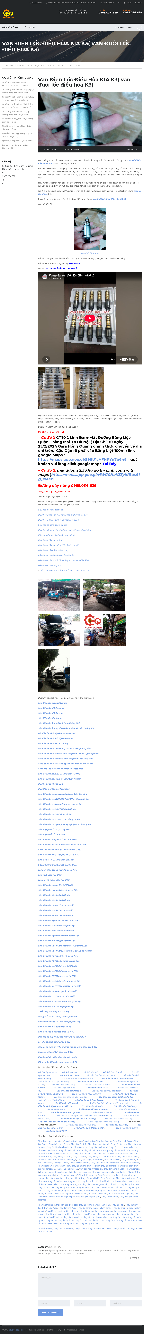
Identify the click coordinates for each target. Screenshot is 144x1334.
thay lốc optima (120, 1217)
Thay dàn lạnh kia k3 (90, 1178)
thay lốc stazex (90, 1190)
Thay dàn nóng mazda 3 (67, 1168)
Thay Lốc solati (79, 1156)
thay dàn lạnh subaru (89, 1223)
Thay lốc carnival (118, 1187)
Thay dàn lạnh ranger (66, 1159)
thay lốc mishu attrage (119, 1193)
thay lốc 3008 (112, 1220)
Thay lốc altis (113, 1153)
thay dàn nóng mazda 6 (115, 1168)
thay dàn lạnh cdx (112, 1159)
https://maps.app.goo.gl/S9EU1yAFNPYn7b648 (82, 459)
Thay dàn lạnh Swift (47, 1159)
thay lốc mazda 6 (64, 1172)
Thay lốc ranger (84, 1159)
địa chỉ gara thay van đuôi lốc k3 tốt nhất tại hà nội (63, 1253)
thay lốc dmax (90, 1214)
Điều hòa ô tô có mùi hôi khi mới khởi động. (58, 519)
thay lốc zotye (87, 1211)
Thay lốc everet (128, 1159)
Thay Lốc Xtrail (80, 1147)
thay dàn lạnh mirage (55, 1178)
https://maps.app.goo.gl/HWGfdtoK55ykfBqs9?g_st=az (89, 476)
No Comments (133, 149)
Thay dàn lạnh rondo (57, 1181)
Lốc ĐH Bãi (29, 27)
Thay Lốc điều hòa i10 (48, 1150)
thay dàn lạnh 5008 (55, 1223)
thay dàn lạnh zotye (103, 1211)
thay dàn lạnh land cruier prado (59, 1193)
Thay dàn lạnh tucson (126, 1178)
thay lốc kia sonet (46, 1187)
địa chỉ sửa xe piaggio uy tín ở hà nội (17, 140)
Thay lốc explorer (125, 1165)
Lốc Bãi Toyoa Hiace (47, 1072)
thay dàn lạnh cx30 (96, 1220)
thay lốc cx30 (81, 1220)
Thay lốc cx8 (51, 1220)
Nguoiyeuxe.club (16, 1330)
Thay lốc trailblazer (46, 1204)
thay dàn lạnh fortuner (72, 1190)
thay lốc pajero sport (65, 1196)
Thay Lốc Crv (89, 1141)
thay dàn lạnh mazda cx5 (66, 1175)
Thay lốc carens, (45, 1228)
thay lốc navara (79, 1165)
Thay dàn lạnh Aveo (67, 1208)
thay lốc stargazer (73, 1184)
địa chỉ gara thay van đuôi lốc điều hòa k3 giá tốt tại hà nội (68, 1250)
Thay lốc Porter (45, 1153)
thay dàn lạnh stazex (107, 1190)
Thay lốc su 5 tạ (114, 1156)
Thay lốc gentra (85, 1208)
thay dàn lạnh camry (62, 1156)
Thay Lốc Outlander (73, 1141)
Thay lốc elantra (106, 1181)
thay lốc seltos (83, 1187)
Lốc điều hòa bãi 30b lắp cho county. (56, 738)
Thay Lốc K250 (80, 1153)
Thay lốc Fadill (118, 1204)
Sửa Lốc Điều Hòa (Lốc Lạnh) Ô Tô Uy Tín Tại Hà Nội (65, 570)
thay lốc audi (111, 1228)
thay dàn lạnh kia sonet (65, 1187)
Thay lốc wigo (103, 1175)
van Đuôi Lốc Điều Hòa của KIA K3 (109, 199)
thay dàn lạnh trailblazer (67, 1204)
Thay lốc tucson (108, 1178)
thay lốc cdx (98, 1159)
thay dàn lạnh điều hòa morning (123, 1150)
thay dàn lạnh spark (101, 1204)
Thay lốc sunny (45, 1165)
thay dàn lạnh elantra (124, 1181)
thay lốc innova (80, 1193)
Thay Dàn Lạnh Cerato (59, 1144)
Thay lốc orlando (120, 1208)
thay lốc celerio (55, 1217)
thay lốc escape (120, 1211)
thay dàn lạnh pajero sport (88, 1196)
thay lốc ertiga (123, 1214)
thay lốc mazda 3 (48, 1172)
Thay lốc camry (45, 1156)
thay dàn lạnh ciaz (104, 1217)
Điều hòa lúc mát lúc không (50, 509)
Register (138, 3)
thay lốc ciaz (89, 1217)
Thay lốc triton (93, 1165)
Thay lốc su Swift (130, 1156)
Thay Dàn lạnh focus (115, 1162)
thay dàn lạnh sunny (62, 1165)
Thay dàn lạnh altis (128, 1153)
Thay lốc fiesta (132, 1162)
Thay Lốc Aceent (103, 1141)
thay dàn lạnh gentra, (102, 1208)
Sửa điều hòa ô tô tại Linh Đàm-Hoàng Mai (58, 723)
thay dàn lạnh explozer (72, 1214)
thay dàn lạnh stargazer (93, 1184)
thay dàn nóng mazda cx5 (91, 1168)
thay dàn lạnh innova (98, 1193)
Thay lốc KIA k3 (73, 1178)
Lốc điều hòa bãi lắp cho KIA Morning (77, 1118)
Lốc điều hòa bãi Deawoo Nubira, (77, 1078)
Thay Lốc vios (115, 1147)
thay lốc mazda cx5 (82, 1172)
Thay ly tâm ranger (87, 1175)
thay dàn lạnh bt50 (89, 1181)
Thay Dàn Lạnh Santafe (99, 1144)
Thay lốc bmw (80, 1228)
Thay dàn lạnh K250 (97, 1153)
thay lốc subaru (72, 1223)
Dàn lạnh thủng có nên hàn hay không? (56, 535)
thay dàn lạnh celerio (73, 1217)
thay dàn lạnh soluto (129, 1184)
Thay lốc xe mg (53, 1211)
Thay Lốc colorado (109, 1196)
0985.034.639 (132, 12)
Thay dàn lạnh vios (130, 1147)
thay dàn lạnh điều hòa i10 (71, 1150)
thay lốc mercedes (96, 1228)
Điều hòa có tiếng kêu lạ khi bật (52, 525)
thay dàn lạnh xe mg (70, 1211)
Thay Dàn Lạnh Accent (122, 1141)
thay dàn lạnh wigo (119, 1175)
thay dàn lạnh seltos (101, 1187)
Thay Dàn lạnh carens (63, 1228)
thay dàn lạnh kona (55, 1184)
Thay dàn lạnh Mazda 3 (125, 1172)
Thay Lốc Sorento (119, 1144)
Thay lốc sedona (60, 1162)
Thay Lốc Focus (98, 1162)
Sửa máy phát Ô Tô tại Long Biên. (54, 829)
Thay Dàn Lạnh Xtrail (98, 1147)
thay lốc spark (85, 1204)
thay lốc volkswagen (127, 1228)
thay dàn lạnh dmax (106, 1214)
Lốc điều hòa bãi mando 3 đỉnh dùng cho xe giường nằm (65, 758)
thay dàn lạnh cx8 (66, 1220)
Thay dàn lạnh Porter (62, 1153)
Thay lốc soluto (112, 1184)
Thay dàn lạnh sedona (79, 1162)
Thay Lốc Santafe (79, 1144)
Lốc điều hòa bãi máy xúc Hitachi (107, 1090)
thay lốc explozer (53, 1214)
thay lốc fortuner (53, 1190)
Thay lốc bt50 (74, 1181)
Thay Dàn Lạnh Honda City (50, 1141)
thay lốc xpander (108, 1165)
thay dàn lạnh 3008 (128, 1220)
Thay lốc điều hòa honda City (60, 1147)
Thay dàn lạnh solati (96, 1156)
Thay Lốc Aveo (50, 1208)
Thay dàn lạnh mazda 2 (102, 1172)
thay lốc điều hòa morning (96, 1150)
